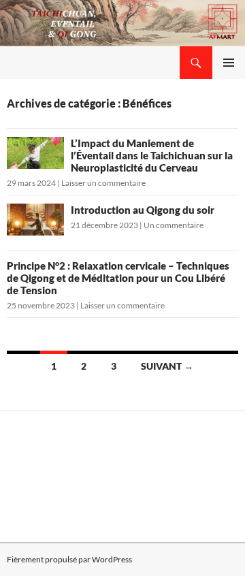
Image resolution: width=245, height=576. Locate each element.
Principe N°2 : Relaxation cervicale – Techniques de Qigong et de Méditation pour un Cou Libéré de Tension (118, 277)
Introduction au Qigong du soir (142, 210)
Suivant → (167, 366)
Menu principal (228, 62)
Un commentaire (173, 225)
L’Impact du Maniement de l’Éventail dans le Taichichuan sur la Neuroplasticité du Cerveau (152, 155)
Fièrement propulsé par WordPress (69, 559)
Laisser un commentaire (103, 183)
